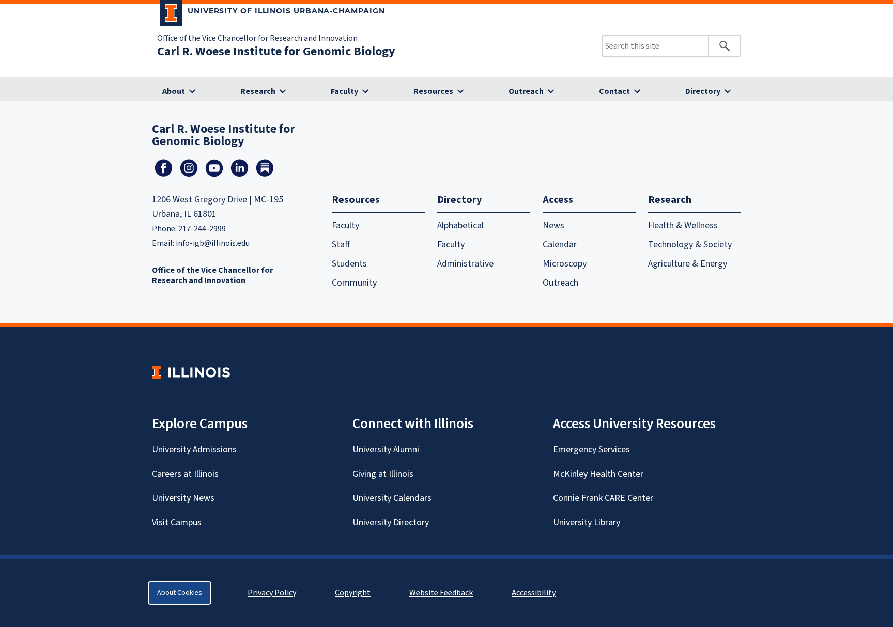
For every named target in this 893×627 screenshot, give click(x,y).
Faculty (344, 91)
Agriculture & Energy (687, 263)
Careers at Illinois (185, 473)
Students (349, 263)
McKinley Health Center (598, 473)
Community (354, 282)
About (173, 91)
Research (257, 91)
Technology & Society (690, 244)
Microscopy (565, 263)
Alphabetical (460, 225)
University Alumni (385, 449)
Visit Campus (177, 522)
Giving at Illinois (382, 473)
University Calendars (392, 498)
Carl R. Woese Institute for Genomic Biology (276, 51)
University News (183, 498)
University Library (586, 522)
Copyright (353, 593)
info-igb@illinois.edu (213, 243)
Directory (702, 91)
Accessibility (534, 593)
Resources (433, 91)
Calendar (560, 244)
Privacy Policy (272, 593)
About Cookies (179, 593)
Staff (341, 244)
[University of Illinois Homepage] (191, 372)
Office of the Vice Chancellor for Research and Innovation (257, 38)
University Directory (390, 522)
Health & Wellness (683, 225)
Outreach (526, 91)
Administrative (465, 263)
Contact (614, 91)
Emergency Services (591, 449)
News (553, 225)
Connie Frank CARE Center (603, 498)
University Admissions (194, 449)
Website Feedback (442, 593)
